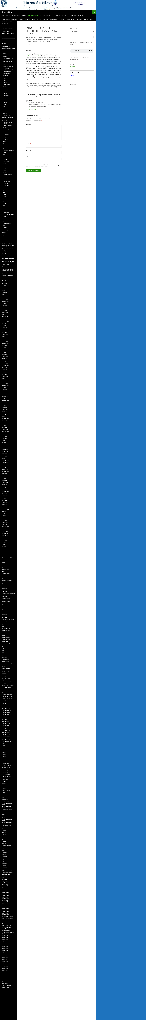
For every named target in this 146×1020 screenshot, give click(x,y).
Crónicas (4, 666)
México (4, 218)
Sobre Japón (6, 212)
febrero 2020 (5, 409)
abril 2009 (4, 518)
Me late (5, 102)
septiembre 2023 (5, 343)
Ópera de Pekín (7, 157)
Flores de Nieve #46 (6, 721)
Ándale (5, 93)
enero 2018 (4, 447)
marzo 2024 (4, 332)
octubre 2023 (5, 341)
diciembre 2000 (5, 535)
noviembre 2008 (5, 528)
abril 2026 (4, 290)
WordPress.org (5, 987)
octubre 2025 (5, 299)
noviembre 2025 (5, 298)
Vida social (5, 113)
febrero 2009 (5, 522)
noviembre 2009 (5, 506)
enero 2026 (4, 294)
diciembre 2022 (5, 360)
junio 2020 (4, 402)
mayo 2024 (4, 329)
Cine (3, 644)
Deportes (4, 680)
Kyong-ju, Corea (7, 167)
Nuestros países (53, 19)
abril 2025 (4, 308)
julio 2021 (4, 387)
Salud (3, 877)
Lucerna (5, 227)
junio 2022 (4, 369)
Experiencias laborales (6, 687)
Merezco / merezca (7, 71)
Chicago (5, 177)
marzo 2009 (4, 520)
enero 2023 (4, 358)
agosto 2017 (4, 453)
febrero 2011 (5, 482)
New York (6, 183)
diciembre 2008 (5, 526)
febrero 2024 (5, 334)
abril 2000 (4, 546)
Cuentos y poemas (6, 678)
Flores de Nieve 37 (6, 739)
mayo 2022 (4, 371)
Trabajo (4, 106)
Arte (3, 623)
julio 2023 (4, 347)
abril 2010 (4, 498)
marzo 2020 (4, 407)
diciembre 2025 (5, 296)
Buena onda (6, 77)
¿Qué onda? (6, 89)
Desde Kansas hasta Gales (7, 253)
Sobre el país (6, 188)
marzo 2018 (4, 444)
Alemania (5, 132)
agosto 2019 (4, 420)
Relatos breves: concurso (7, 872)
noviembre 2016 (5, 462)
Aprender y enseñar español (8, 621)
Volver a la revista (88, 19)
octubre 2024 (5, 319)
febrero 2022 (5, 376)
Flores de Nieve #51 (6, 730)
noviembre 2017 (5, 449)
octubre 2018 (5, 433)
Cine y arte (4, 655)
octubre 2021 (5, 383)
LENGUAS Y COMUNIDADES (24, 19)
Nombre (28, 144)
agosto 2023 (4, 345)
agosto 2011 (4, 473)
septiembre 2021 (5, 385)
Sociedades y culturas (6, 925)
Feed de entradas (5, 983)
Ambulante (6, 108)
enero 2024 (4, 336)
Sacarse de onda (7, 84)
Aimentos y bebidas (6, 565)
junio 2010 (4, 495)
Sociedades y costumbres (7, 916)
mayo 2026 (4, 288)
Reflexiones (4, 848)
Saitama (5, 210)
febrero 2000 (5, 548)
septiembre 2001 (5, 533)
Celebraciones (5, 641)
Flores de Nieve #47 (6, 723)
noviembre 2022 (5, 361)
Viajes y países (5, 937)
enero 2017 (4, 458)
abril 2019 (4, 425)
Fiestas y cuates (7, 115)
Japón (4, 205)
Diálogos (4, 683)
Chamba (5, 109)
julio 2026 (4, 285)
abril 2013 (4, 464)
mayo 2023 (4, 350)
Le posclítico (6, 100)
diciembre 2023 (5, 338)
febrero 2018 (5, 445)
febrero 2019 (5, 429)
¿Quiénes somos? (6, 15)
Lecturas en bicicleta (6, 765)
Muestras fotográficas (42, 19)
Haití (4, 192)
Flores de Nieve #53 (6, 734)
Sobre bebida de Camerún (9, 150)
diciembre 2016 (5, 460)
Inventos (4, 759)
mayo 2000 (4, 544)
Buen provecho (7, 95)
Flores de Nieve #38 (6, 706)
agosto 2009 (4, 511)
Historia (4, 748)
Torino (5, 203)
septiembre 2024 (5, 321)
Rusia (4, 221)
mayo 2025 (4, 307)
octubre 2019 (5, 416)
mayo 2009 (4, 517)
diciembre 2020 (5, 396)
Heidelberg (6, 139)
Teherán (5, 199)
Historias (4, 758)
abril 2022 (4, 372)
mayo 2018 (4, 440)
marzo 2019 (4, 427)
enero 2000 (4, 549)
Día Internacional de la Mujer (8, 681)
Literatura (4, 781)
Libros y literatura (5, 779)
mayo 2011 (4, 476)
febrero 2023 (5, 356)
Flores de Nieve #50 (6, 728)
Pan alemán (11, 33)
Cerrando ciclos (5, 251)
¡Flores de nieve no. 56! (7, 243)
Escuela (4, 86)
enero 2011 (4, 484)
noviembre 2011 (5, 467)
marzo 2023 (4, 354)
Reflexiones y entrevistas (7, 870)
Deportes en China (7, 156)
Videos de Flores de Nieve (7, 972)
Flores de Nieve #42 (6, 714)
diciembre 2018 (5, 431)
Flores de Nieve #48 (6, 725)
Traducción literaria (6, 930)
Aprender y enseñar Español (8, 619)
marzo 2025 (4, 310)
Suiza (4, 225)
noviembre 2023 (5, 340)
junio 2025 (4, 305)
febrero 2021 (5, 392)
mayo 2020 (4, 403)
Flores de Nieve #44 (6, 717)
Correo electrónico (31, 150)
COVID (3, 664)
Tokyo (5, 216)
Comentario (29, 124)
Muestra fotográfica (6, 790)
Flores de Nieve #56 (6, 738)
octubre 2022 (5, 363)
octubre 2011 (5, 469)
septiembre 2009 (5, 509)
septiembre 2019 (5, 418)
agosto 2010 (4, 493)
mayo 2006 (4, 529)
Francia (4, 190)
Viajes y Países (5, 935)
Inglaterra (5, 196)
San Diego (6, 187)
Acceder (4, 981)
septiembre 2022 (5, 365)
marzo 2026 (4, 292)
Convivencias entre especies (8, 663)
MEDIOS (33, 19)
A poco (5, 91)
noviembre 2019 (5, 414)
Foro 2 (3, 745)
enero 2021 (4, 394)
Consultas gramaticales (34, 15)
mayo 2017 (4, 456)
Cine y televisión (5, 659)
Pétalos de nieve (5, 847)
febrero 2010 (5, 502)
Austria (4, 141)
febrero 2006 (5, 531)
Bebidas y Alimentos (6, 632)
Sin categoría (4, 879)
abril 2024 (4, 330)
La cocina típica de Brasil (9, 145)
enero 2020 (4, 411)
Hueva (5, 99)
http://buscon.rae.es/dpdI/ (32, 56)
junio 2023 (4, 349)
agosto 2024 (4, 323)
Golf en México (7, 219)
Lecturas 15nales (5, 763)
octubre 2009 (5, 507)
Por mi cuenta (9, 273)
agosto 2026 (4, 283)
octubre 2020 (5, 398)
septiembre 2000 (5, 539)
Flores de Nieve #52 (6, 732)
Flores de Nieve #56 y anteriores (76, 15)
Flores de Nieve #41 (6, 712)
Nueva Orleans (7, 185)
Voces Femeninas (6, 974)
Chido (5, 78)
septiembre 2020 (5, 400)
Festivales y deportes (6, 689)
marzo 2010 (4, 500)
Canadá (4, 152)
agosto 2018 (4, 436)
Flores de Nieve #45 (6, 719)
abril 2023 (4, 352)
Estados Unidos (6, 176)
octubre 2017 (5, 451)
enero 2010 (4, 504)
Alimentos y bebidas (6, 567)
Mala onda (6, 82)
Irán (4, 198)
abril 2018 (4, 442)
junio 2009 (4, 515)
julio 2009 (4, 513)
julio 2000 (4, 542)
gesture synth (5, 33)
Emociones (5, 75)
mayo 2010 (4, 497)
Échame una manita (8, 97)
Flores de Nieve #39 (6, 708)
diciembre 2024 (5, 316)
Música (3, 792)
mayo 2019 (4, 423)
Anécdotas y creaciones (7, 578)
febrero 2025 (5, 312)
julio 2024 (4, 325)
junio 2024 (4, 327)
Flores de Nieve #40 (6, 710)
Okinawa (5, 209)
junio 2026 (4, 287)
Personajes (4, 828)
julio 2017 (4, 455)
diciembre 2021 (5, 380)
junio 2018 (4, 438)
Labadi (5, 194)
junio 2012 (4, 465)
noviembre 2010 (5, 487)
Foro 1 (3, 743)
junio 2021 (4, 389)
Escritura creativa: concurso (8, 685)
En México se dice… (47, 15)
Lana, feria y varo (7, 111)
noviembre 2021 (5, 381)
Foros (3, 747)
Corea (4, 163)
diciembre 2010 (5, 486)
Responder (33, 109)
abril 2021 (4, 391)
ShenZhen (6, 159)
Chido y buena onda (8, 80)
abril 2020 (4, 405)
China (4, 154)
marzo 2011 (4, 480)
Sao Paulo (6, 146)
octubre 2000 (5, 537)
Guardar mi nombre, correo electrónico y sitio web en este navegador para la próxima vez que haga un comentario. (43, 165)
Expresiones (5, 88)
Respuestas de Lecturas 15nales (67, 19)
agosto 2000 (4, 540)
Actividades (4, 564)
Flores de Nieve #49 (6, 727)
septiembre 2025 (5, 301)
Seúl (5, 168)
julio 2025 (4, 303)
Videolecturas (79, 19)
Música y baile (5, 799)
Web (27, 156)
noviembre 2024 (5, 318)
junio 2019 (4, 422)
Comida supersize (7, 179)
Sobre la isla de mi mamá (9, 214)
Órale (5, 104)
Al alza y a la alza (6, 64)
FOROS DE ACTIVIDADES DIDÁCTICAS (9, 19)
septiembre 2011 (5, 471)
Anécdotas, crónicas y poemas (8, 593)
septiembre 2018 (5, 434)
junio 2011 (4, 475)
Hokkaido (6, 207)
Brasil (4, 143)
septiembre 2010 (5, 491)
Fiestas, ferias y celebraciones (8, 705)
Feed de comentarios (6, 985)
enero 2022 (4, 378)
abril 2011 (4, 478)
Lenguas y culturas (6, 767)
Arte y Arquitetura (6, 628)
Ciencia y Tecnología (6, 643)
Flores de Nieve (7, 12)
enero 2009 (4, 524)
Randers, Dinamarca (8, 174)
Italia (4, 201)
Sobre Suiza (6, 229)
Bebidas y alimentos (6, 630)
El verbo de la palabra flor (8, 66)
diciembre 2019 (5, 413)
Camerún (5, 148)
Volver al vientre (9, 275)
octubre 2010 (5, 489)
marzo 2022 (4, 374)
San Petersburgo (7, 223)
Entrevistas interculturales (60, 15)
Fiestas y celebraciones (7, 691)
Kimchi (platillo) (7, 165)
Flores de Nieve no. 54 (6, 741)
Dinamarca (5, 172)
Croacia (4, 170)
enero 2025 (4, 314)
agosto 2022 (4, 367)
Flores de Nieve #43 (6, 716)
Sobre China (6, 161)
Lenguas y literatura (6, 774)
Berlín (5, 137)
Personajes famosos (6, 845)
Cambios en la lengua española (19, 15)
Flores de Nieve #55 (6, 736)
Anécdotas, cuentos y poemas (8, 607)
